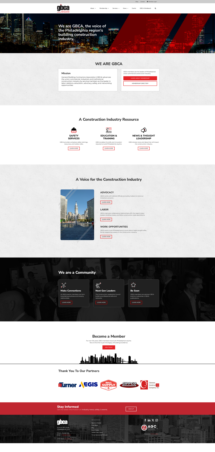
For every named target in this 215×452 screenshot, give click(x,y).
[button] (155, 8)
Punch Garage (154, 443)
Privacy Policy (68, 448)
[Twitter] (153, 429)
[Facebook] (145, 429)
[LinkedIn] (149, 429)
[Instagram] (156, 429)
